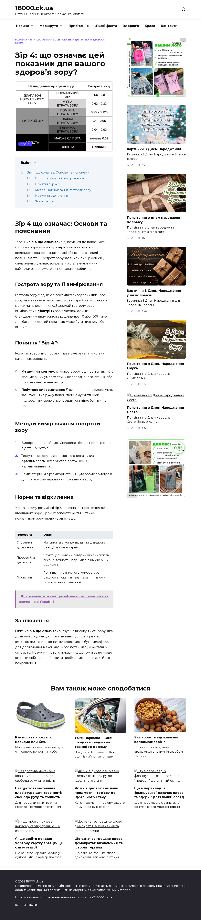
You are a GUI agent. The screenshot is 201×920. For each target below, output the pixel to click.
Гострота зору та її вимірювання (59, 178)
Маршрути (49, 26)
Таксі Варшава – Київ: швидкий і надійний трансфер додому (93, 742)
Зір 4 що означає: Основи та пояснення (59, 172)
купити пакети (26, 904)
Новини (22, 26)
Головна (21, 39)
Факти (25, 143)
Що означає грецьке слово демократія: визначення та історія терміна (99, 843)
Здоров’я (131, 26)
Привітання (79, 26)
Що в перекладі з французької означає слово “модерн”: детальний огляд (159, 792)
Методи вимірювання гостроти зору (63, 190)
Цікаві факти (106, 26)
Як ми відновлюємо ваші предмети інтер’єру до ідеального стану (96, 792)
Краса (150, 26)
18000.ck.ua (34, 8)
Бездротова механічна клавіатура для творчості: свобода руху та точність (38, 792)
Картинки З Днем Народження (154, 149)
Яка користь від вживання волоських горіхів (157, 739)
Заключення (44, 201)
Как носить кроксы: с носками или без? (33, 739)
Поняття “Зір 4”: (47, 184)
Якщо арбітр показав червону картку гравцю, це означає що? (39, 843)
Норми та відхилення (51, 195)
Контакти (169, 26)
